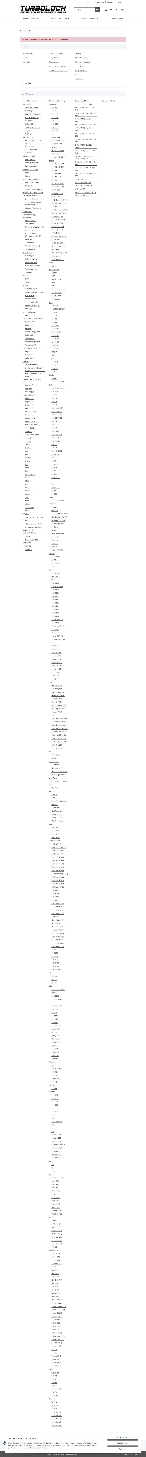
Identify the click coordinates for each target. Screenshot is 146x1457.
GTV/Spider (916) (58, 150)
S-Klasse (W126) (58, 936)
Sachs (27, 176)
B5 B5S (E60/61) (57, 216)
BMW (27, 451)
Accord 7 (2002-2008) (59, 725)
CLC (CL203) (56, 890)
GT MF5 (54, 1409)
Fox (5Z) (54, 1270)
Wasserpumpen (31, 269)
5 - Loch (28, 441)
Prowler (54, 1088)
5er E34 (54, 424)
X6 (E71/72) (56, 477)
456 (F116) (55, 603)
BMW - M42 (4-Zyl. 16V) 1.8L (85, 124)
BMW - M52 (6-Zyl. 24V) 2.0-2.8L (85, 134)
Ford (27, 468)
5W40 (27, 282)
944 (53, 1128)
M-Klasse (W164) (58, 930)
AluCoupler (29, 224)
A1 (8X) (54, 312)
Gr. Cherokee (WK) (58, 520)
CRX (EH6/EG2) (57, 748)
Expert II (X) (56, 1078)
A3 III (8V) (55, 325)
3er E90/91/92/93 (58, 408)
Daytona (55, 510)
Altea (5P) (55, 1181)
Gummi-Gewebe (31, 539)
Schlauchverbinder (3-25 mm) (32, 380)
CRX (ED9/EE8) (57, 745)
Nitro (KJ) (55, 576)
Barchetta (55, 649)
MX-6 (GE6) (56, 837)
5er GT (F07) (56, 438)
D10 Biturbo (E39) (58, 246)
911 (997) (55, 1111)
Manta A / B (56, 1029)
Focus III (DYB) (57, 689)
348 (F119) (55, 590)
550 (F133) (55, 613)
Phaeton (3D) (56, 1320)
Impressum (27, 83)
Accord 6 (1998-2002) (59, 722)
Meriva (54, 1032)
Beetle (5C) (56, 1257)
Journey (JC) (56, 573)
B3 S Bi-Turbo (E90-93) (60, 210)
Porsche (28, 494)
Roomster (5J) (57, 1237)
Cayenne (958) (57, 1148)
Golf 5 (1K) (55, 1286)
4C (52, 134)
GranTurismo (57, 811)
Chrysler (28, 454)
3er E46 (54, 405)
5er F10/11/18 (57, 434)
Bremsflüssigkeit (31, 163)
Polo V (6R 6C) (57, 1333)
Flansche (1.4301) (31, 117)
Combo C (55, 1016)
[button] (105, 10)
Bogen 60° (29, 405)
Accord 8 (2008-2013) (59, 728)
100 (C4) (55, 306)
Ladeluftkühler (30, 230)
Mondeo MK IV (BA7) (59, 705)
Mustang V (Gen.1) (58, 708)
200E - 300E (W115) (59, 851)
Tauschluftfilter (31, 149)
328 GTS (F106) (57, 586)
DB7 (53, 276)
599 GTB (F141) (57, 619)
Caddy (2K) (56, 1260)
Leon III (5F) (56, 1207)
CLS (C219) (55, 900)
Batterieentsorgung (82, 62)
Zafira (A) (55, 1059)
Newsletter (79, 79)
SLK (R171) (55, 963)
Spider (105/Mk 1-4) (59, 157)
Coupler (28, 328)
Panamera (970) (57, 1158)
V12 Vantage (56, 296)
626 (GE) (55, 827)
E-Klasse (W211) (58, 910)
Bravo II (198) (56, 652)
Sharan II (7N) (57, 1346)
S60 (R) (54, 1376)
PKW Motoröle (30, 299)
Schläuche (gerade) (32, 425)
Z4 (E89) (54, 491)
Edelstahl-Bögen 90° (33, 114)
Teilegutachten (54, 58)
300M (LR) (55, 507)
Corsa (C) (55, 1022)
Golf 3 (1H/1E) (57, 1280)
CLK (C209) (56, 897)
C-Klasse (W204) (58, 884)
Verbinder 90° (30, 249)
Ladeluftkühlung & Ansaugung (30, 216)
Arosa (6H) (55, 1184)
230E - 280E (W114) (59, 854)
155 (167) (55, 117)
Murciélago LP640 (58, 775)
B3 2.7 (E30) (56, 190)
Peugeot (28, 487)
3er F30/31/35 (57, 411)
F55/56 (54, 993)
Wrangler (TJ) (56, 758)
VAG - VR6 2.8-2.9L (82, 196)
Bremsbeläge (30, 159)
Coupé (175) (56, 656)
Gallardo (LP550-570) (59, 771)
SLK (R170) (55, 960)
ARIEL (51, 263)
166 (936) (55, 130)
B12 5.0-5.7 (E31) (58, 183)
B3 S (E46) (55, 206)
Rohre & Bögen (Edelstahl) (32, 348)
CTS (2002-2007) (58, 500)
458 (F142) (55, 606)
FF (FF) (54, 633)
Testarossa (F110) (58, 639)
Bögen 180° (29, 322)
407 (53, 1065)
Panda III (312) (57, 666)
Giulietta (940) (57, 144)
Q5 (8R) (54, 355)
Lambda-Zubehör (32, 199)
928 (53, 1125)
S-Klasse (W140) (58, 940)
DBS (53, 286)
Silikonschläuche (29, 395)
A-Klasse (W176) (58, 864)
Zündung (28, 272)
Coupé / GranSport (59, 801)
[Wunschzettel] (111, 10)
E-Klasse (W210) (58, 907)
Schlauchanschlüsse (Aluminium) (33, 203)
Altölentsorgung (81, 58)
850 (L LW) (55, 1372)
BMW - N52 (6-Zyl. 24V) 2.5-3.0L (85, 163)
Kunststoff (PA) (30, 385)
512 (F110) (55, 609)
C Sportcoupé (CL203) (60, 874)
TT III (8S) (55, 372)
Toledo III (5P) (57, 1214)
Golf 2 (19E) (56, 1277)
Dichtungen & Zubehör (34, 527)
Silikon (27, 536)
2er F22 (54, 395)
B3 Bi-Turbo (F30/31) (59, 203)
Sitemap (78, 54)
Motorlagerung (31, 262)
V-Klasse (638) (57, 969)
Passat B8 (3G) (57, 1313)
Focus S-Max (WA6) (59, 692)
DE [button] (87, 2)
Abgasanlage (27, 104)
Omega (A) (55, 1035)
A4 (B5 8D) (55, 329)
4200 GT (55, 798)
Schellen (26, 361)
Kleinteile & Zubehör (30, 196)
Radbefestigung (29, 312)
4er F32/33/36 (57, 418)
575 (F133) (55, 616)
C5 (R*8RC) (56, 557)
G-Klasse (55, 917)
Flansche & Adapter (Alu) (34, 227)
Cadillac (52, 497)
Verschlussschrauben (33, 189)
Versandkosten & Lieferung (59, 66)
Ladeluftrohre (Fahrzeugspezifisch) (33, 234)
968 (53, 1131)
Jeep (27, 471)
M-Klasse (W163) (58, 926)
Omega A (55, 788)
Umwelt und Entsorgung (58, 70)
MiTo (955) (55, 154)
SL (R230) (55, 953)
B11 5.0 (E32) (56, 180)
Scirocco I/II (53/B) (58, 1336)
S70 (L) (54, 1379)
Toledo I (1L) (56, 1211)
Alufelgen (26, 130)
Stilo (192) (55, 679)
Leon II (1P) (56, 1204)
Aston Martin (54, 269)
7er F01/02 (56, 454)
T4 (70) (54, 1349)
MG (50, 973)
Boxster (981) (56, 1135)
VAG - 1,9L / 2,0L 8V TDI (83, 186)
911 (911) (55, 1095)
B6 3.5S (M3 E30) (58, 226)
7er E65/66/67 (57, 451)
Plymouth (29, 491)
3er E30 (54, 398)
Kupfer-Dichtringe (32, 182)
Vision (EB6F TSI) (58, 550)
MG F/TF (55, 976)
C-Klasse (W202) (58, 877)
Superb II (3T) (57, 1244)
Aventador (55, 765)
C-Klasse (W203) (58, 880)
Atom (54, 266)
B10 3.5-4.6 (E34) (58, 167)
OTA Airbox (29, 146)
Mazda (51, 824)
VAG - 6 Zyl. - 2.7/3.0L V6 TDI (85, 192)
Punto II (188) (56, 669)
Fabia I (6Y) (56, 1220)
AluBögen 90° (30, 220)
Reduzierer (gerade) (32, 332)
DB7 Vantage (56, 279)
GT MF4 (54, 1402)
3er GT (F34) (56, 415)
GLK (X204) (56, 923)
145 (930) (55, 107)
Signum (54, 1045)
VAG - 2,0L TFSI (80, 189)
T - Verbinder (30, 428)
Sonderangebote (108, 101)
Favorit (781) (56, 1227)
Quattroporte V (57, 817)
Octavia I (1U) (57, 1230)
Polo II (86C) (56, 1323)
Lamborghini (30, 474)
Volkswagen (29, 507)
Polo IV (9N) (56, 1329)
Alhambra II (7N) (58, 1177)
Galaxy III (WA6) (57, 699)
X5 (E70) (54, 474)
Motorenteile (27, 252)
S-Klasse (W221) (58, 946)
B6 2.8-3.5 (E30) (57, 223)
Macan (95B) (56, 1154)
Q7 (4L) (54, 358)
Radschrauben (30, 315)
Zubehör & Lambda (32, 127)
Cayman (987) (57, 1151)
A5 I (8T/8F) (56, 339)
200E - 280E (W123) (59, 847)
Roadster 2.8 (56, 1412)
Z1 (52, 481)
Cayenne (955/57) (58, 1144)
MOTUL (25, 285)
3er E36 (54, 401)
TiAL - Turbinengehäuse (34, 517)
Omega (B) (55, 1039)
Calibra (54, 1012)
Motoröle (26, 275)
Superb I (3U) (56, 1240)
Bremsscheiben (31, 166)
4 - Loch (28, 438)
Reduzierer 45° (31, 418)
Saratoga (55, 540)
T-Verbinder (29, 242)
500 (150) (55, 646)
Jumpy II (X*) (56, 563)
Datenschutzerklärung (38, 1448)
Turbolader (27, 520)
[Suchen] (97, 9)
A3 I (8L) (54, 319)
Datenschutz (80, 66)
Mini (27, 481)
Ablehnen (122, 1449)
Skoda (27, 504)
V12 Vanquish (57, 292)
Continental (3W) (58, 382)
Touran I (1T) (56, 1366)
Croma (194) (56, 659)
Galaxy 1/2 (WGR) (58, 695)
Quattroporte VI (57, 821)
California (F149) (58, 626)
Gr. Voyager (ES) (58, 524)
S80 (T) (54, 1386)
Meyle (27, 173)
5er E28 (54, 421)
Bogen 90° (29, 408)
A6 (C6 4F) (55, 345)
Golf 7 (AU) (56, 1293)
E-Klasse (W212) (58, 913)
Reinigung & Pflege (32, 305)
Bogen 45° (29, 402)
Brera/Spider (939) (58, 137)
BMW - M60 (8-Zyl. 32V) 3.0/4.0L (83, 146)
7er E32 (54, 444)
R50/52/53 (55, 996)
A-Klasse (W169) (58, 860)
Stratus (54, 547)
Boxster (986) (56, 1138)
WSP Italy (28, 134)
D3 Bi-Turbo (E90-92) (59, 253)
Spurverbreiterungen (31, 435)
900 (53, 1171)
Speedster (55, 1049)
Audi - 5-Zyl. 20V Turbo (83, 104)
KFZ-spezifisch (30, 411)
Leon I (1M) (56, 1201)
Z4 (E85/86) (56, 487)
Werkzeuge (27, 543)
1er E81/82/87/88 (58, 388)
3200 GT (55, 794)
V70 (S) (54, 1392)
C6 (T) (54, 560)
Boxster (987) (56, 1141)
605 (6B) (55, 1072)
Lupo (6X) (55, 1296)
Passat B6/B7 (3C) (58, 1310)
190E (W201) (56, 844)
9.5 (53, 1168)
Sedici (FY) (55, 675)
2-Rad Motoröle (31, 289)
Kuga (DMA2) (56, 702)
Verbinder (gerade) (32, 246)
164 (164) (55, 127)
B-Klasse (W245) (58, 867)
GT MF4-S (55, 1405)
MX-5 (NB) (55, 831)
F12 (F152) (55, 629)
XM (53, 566)
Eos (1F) (54, 1267)
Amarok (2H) (56, 1253)
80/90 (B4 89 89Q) (58, 309)
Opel (27, 484)
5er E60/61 (56, 431)
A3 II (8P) (55, 322)
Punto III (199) (57, 672)
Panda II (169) (57, 662)
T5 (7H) (54, 1353)
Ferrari (51, 580)
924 (53, 1118)
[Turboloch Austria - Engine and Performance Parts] (43, 9)
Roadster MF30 (57, 1419)
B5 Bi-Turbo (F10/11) (59, 220)
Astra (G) (55, 1009)
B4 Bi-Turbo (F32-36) (59, 213)
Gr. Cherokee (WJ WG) (60, 517)
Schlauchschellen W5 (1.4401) (33, 375)
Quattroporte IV (57, 814)
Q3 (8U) (54, 352)
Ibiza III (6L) (56, 1194)
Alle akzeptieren (122, 1437)
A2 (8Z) (54, 315)
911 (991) (55, 1102)
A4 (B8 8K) (55, 335)
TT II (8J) (54, 368)
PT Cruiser (55, 537)
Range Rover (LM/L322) (60, 781)
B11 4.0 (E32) (56, 177)
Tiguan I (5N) (56, 1356)
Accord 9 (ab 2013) (59, 732)
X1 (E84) (54, 461)
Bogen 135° (29, 398)
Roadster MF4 (57, 1422)
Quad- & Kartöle (31, 302)
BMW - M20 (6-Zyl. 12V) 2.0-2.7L (85, 108)
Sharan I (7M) (57, 1343)
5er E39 (54, 428)
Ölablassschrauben (32, 266)
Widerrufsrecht (81, 70)
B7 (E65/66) (56, 233)
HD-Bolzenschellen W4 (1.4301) (34, 369)
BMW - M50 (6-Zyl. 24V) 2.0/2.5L (83, 129)
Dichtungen (29, 111)
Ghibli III (55, 804)
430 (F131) (55, 599)
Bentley (28, 448)
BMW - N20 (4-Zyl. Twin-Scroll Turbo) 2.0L (84, 157)
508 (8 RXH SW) (57, 1068)
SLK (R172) (55, 966)
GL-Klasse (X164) (58, 920)
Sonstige (28, 309)
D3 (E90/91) (56, 249)
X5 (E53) (54, 471)
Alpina (51, 160)
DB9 (53, 282)
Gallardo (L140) (57, 768)
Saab (27, 497)
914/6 (54, 1115)
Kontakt (110, 2)
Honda (51, 715)
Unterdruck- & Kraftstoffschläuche (30, 531)
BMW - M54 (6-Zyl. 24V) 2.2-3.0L (85, 140)
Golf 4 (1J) (55, 1283)
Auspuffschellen (31, 107)
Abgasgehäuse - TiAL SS (34, 524)
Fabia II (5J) (56, 1224)
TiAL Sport (26, 514)
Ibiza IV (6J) (56, 1197)
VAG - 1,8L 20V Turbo (83, 182)
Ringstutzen (29, 186)
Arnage (54, 378)
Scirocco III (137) (58, 1339)
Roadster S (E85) (58, 259)
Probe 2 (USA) (57, 712)
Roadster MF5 (57, 1425)
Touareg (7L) (56, 1359)
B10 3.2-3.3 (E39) (58, 164)
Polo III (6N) (56, 1326)
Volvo (27, 511)
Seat (27, 501)
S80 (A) (54, 1382)
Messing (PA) (30, 392)
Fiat (26, 464)
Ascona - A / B (57, 1006)
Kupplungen (27, 211)
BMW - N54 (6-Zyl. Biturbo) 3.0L (85, 169)
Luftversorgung (31, 259)
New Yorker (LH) (58, 533)
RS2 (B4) (55, 362)
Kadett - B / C (57, 1026)
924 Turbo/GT (57, 1121)
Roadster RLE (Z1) (58, 256)
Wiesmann (53, 1399)
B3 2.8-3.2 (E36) (57, 193)
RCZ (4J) (54, 1082)
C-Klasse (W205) (58, 887)
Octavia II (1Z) (57, 1234)
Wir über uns (99, 2)
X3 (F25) (54, 467)
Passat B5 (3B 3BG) (59, 1306)
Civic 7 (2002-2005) (59, 735)
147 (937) (55, 114)
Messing (28, 388)
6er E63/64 (56, 441)
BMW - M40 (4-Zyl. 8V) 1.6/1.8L (83, 120)
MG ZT (54, 983)
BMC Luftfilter (28, 137)
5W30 (27, 279)
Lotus (27, 478)
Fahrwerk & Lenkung (30, 169)
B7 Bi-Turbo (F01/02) (59, 236)
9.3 (53, 1164)
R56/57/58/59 (57, 999)
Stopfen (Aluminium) (33, 208)
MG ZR (54, 979)
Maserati (52, 791)
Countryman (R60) (58, 989)
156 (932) (55, 121)
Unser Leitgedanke (56, 54)
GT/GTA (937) (56, 147)
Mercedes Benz (55, 841)
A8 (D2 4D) (55, 348)
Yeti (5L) (54, 1247)
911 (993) (55, 1105)
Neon (54, 530)
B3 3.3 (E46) (56, 197)
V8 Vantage (56, 299)
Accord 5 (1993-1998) (59, 718)
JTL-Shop (134, 1454)
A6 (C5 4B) (55, 342)
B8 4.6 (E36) (56, 239)
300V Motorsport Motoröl (34, 292)
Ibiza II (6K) (56, 1191)
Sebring (54, 543)
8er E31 (54, 457)
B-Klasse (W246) (58, 870)
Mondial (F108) (57, 636)
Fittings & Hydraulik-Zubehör (34, 179)
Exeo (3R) (55, 1187)
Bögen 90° (29, 325)
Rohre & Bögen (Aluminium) (33, 318)
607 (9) (54, 1075)
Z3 (52, 484)
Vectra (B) (55, 1055)
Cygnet (54, 273)
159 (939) (55, 124)
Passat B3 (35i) (57, 1303)
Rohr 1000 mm (30, 124)
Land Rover (53, 778)
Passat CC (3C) (57, 1316)
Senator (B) (56, 1042)
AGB (76, 75)
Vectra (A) (55, 1052)
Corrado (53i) (56, 1263)
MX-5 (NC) (55, 834)
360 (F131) (55, 596)
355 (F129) (55, 593)
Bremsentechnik (29, 156)
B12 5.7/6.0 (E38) (58, 187)
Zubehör (28, 153)
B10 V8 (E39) (56, 170)
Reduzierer (29, 415)
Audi (27, 444)
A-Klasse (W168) (58, 857)
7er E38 (54, 448)
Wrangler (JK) (56, 755)
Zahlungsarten (54, 62)
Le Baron (55, 527)
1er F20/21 (56, 391)
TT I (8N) (55, 365)
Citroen (28, 458)
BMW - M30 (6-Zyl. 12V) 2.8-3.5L (85, 114)
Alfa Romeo (53, 104)
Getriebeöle (29, 295)
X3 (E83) (54, 464)
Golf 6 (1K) (55, 1290)
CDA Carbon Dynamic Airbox (33, 141)
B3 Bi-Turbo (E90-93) (59, 200)
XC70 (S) (55, 1395)
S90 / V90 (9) (56, 1389)
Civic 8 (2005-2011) (59, 738)
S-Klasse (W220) (58, 943)
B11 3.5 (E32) (56, 173)
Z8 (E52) (54, 494)
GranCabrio (56, 808)
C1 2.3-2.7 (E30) (57, 243)
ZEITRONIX (27, 546)
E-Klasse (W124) (58, 903)
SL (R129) (55, 950)
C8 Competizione (58, 140)
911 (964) (55, 1098)
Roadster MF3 (57, 1415)
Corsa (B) (55, 1019)
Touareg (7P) (56, 1362)
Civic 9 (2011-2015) (59, 742)
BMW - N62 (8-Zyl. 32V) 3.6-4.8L (85, 174)
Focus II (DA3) (57, 685)
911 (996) (55, 1108)
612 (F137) (55, 623)
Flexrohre (29, 121)
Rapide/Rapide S (58, 289)
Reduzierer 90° (31, 421)
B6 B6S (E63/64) (57, 230)
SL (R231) (55, 956)
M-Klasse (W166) (58, 933)
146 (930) (55, 111)
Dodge (27, 461)
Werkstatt (120, 2)
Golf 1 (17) (55, 1273)
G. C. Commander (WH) (60, 514)
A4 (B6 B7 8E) (56, 332)
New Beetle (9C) (58, 1300)
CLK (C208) (56, 893)
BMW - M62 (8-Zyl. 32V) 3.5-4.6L (85, 152)
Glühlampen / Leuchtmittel (33, 192)
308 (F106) (55, 583)
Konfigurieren (122, 1443)
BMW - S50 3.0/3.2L (82, 179)
